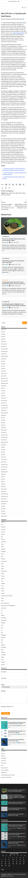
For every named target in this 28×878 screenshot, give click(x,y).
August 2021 (3, 474)
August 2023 (3, 415)
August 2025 (3, 358)
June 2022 (3, 449)
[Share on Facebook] (6, 184)
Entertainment (4, 561)
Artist (2, 524)
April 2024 (3, 395)
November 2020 (4, 496)
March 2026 (3, 341)
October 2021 (3, 469)
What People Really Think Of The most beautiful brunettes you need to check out (13, 282)
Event (2, 563)
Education (3, 558)
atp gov (7, 193)
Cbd (2, 536)
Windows (3, 664)
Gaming (2, 588)
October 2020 (4, 498)
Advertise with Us (4, 767)
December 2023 (4, 405)
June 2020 (3, 508)
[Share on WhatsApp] (16, 184)
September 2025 (4, 356)
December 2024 (4, 378)
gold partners (19, 193)
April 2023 (3, 425)
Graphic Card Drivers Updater (6, 595)
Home (2, 600)
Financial (3, 576)
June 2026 (3, 334)
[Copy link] (9, 188)
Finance (2, 573)
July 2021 (3, 476)
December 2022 (4, 434)
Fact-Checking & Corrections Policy (8, 775)
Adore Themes (9, 876)
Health (2, 598)
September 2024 (4, 383)
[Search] (25, 7)
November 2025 (4, 351)
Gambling (3, 583)
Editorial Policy (4, 772)
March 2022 (3, 457)
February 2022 (4, 459)
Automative (3, 526)
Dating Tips (3, 549)
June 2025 (3, 363)
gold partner (12, 193)
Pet (1, 630)
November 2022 (4, 437)
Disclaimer (3, 755)
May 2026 (3, 336)
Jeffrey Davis (20, 19)
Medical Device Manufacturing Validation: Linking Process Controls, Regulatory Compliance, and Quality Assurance (16, 796)
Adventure (3, 522)
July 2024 (3, 388)
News (24, 193)
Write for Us (3, 760)
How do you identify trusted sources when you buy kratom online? (13, 239)
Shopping (3, 644)
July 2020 (3, 506)
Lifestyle (2, 615)
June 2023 (3, 420)
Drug (2, 556)
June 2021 (3, 479)
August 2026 (3, 329)
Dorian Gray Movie (14, 874)
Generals (3, 593)
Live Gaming (3, 617)
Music (2, 625)
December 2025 (4, 348)
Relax (2, 639)
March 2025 (3, 371)
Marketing (3, 622)
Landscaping (3, 608)
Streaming (3, 652)
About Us (3, 753)
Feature (2, 568)
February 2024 (4, 400)
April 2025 (3, 368)
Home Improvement (5, 603)
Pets (2, 632)
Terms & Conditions (5, 770)
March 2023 (3, 427)
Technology (3, 654)
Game (2, 585)
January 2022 (3, 461)
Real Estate (3, 637)
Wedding (3, 662)
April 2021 (3, 484)
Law (2, 610)
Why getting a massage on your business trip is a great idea (13, 261)
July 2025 (3, 361)
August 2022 (3, 444)
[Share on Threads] (6, 188)
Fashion (2, 566)
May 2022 (3, 452)
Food (2, 581)
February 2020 (4, 516)
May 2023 (3, 422)
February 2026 (4, 344)
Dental (2, 553)
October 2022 (4, 439)
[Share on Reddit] (23, 184)
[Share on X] (9, 184)
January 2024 (3, 403)
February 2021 (4, 489)
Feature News (5, 280)
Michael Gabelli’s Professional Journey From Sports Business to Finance (16, 803)
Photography (3, 635)
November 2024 (4, 380)
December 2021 (4, 464)
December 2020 (4, 493)
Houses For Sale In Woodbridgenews (8, 605)
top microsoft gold (5, 194)
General (2, 590)
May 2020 (3, 511)
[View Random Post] (23, 7)
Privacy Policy (3, 758)
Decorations (3, 551)
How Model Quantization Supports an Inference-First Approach (16, 723)
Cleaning (2, 539)
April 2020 (3, 513)
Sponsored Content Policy (6, 777)
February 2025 (4, 373)
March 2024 (3, 398)
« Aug (2, 869)
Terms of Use (3, 763)
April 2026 (3, 339)
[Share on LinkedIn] (13, 184)
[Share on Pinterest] (20, 184)
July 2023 (3, 417)
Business (2, 534)
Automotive (3, 529)
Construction (3, 541)
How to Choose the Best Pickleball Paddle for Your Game (16, 731)
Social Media (3, 647)
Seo (2, 642)
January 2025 (3, 375)
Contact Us (3, 751)
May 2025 (3, 366)
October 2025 (4, 353)
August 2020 (3, 503)
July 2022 (3, 447)
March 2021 (3, 486)
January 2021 (3, 491)
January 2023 (3, 432)
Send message (5, 713)
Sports (2, 649)
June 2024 (3, 390)
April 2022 (3, 454)
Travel (2, 659)
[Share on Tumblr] (2, 188)
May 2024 (3, 393)
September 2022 (4, 442)
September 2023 (4, 412)
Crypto (2, 544)
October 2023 (4, 410)
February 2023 (4, 430)
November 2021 (4, 466)
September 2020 (4, 501)
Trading (2, 657)
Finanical (3, 578)
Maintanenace (4, 620)
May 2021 (3, 481)
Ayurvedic (3, 531)
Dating (2, 546)
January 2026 (3, 346)
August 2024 (3, 385)
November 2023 (4, 407)
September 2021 (4, 471)
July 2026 (3, 331)
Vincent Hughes (12, 725)
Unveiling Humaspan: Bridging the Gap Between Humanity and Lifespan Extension (14, 304)
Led (2, 612)
